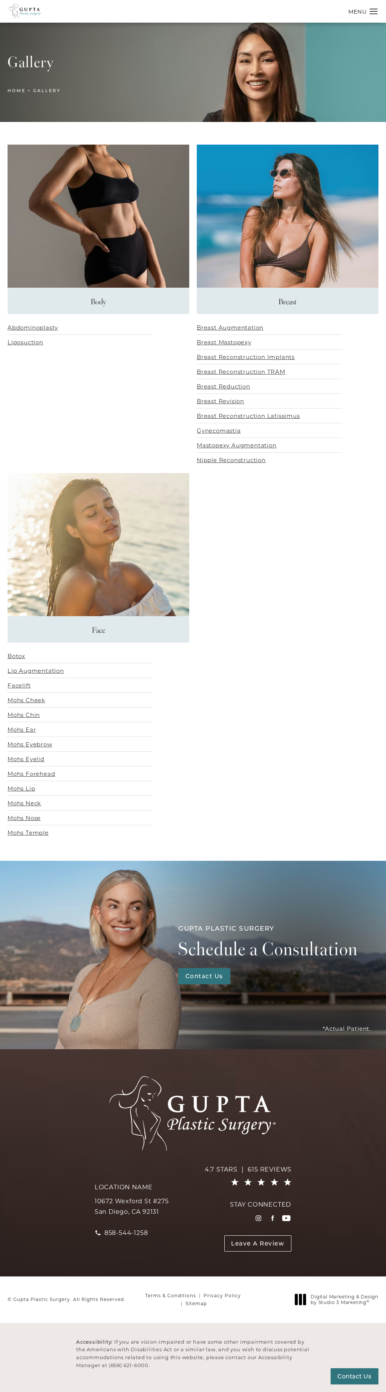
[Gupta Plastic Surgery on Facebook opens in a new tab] (272, 1218)
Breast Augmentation (230, 327)
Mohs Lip (21, 788)
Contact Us (204, 976)
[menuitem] (258, 1218)
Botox (16, 656)
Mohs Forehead (31, 773)
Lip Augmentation (36, 670)
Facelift (19, 685)
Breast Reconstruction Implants (246, 357)
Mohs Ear (22, 729)
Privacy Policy (222, 1295)
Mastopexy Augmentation (237, 445)
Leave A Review (257, 1243)
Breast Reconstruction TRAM (241, 371)
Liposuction (25, 342)
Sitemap (196, 1303)
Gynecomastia (219, 430)
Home (17, 90)
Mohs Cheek (26, 700)
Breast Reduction (223, 386)
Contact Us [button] (354, 1376)
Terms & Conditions (170, 1295)
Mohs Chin (24, 714)
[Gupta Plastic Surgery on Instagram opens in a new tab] (258, 1218)
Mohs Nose (24, 818)
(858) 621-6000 (129, 1365)
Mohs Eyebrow (30, 744)
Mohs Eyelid (26, 759)
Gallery (47, 90)
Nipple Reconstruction (231, 460)
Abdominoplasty (33, 327)
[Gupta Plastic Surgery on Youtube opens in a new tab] (286, 1218)
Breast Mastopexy (224, 342)
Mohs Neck (24, 803)
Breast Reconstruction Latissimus (248, 415)
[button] (374, 12)
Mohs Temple (28, 832)
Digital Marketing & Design (344, 1300)
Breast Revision (220, 401)
